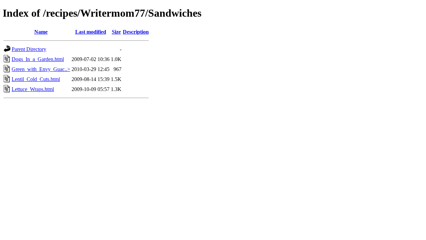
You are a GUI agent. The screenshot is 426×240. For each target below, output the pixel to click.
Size (116, 32)
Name (41, 32)
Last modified (90, 32)
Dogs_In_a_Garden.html (38, 59)
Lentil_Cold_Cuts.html (36, 79)
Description (136, 32)
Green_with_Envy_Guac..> (41, 69)
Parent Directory (29, 49)
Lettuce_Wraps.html (33, 89)
